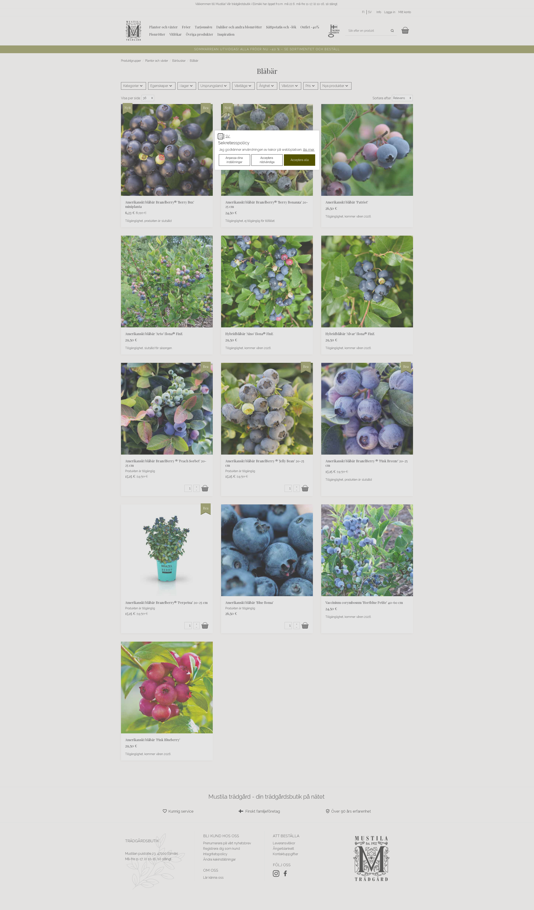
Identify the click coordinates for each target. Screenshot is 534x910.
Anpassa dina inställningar (234, 160)
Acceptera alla (300, 160)
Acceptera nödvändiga (267, 160)
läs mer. (309, 150)
